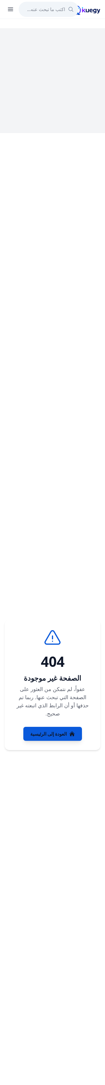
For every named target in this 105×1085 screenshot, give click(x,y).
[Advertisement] (52, 80)
